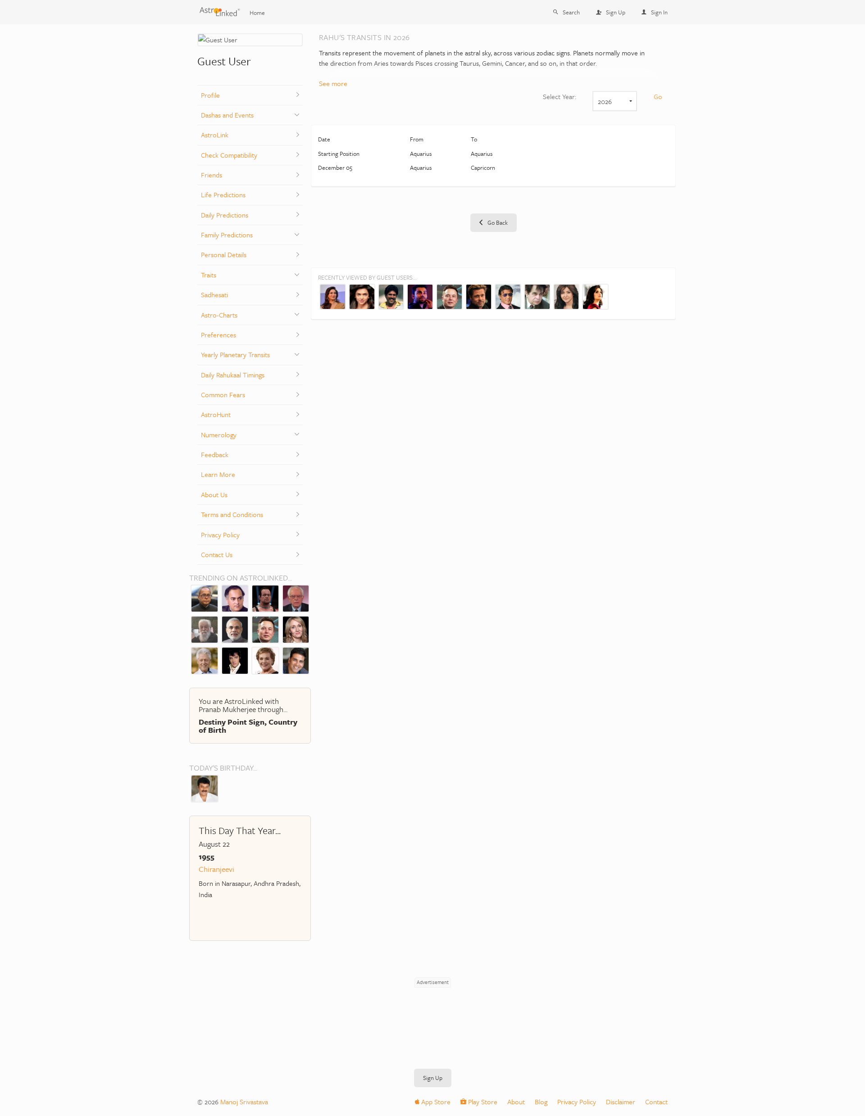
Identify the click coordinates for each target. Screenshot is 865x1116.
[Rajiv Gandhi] (235, 598)
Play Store (481, 1102)
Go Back (497, 222)
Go (658, 96)
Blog (541, 1102)
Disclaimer (620, 1102)
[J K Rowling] (296, 629)
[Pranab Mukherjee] (205, 598)
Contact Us (216, 554)
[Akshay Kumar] (296, 660)
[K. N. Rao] (205, 629)
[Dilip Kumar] (537, 296)
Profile (210, 95)
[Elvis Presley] (235, 660)
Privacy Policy (220, 535)
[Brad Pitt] (478, 296)
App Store (435, 1102)
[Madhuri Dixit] (332, 296)
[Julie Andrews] (265, 660)
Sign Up (615, 12)
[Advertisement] (432, 1010)
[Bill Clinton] (205, 660)
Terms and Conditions (232, 514)
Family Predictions (227, 235)
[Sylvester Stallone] (508, 296)
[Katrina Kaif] (595, 296)
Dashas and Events (227, 115)
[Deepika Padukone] (362, 296)
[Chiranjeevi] (205, 788)
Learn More (218, 474)
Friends (211, 175)
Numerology (219, 435)
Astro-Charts (219, 315)
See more (333, 83)
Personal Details (223, 254)
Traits (208, 275)
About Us (214, 494)
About (516, 1102)
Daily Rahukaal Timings (232, 375)
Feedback (214, 454)
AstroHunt (216, 414)
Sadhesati (214, 294)
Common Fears (223, 394)
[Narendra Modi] (235, 629)
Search (571, 12)
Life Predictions (223, 195)
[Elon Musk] (265, 629)
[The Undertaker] (265, 598)
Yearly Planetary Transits (235, 354)
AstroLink (214, 135)
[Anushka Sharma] (566, 296)
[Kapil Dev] (391, 296)
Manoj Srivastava (244, 1102)
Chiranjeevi (216, 869)
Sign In (659, 12)
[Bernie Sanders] (296, 598)
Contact (656, 1102)
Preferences (218, 335)
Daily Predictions (224, 215)
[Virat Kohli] (420, 296)
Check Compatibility (229, 155)
